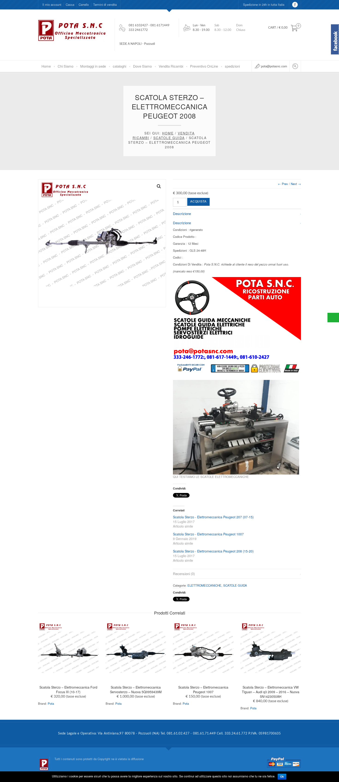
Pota (51, 703)
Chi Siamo (65, 66)
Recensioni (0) (184, 573)
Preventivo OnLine (204, 66)
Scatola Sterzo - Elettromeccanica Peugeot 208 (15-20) (213, 551)
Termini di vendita (105, 4)
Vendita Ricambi (171, 66)
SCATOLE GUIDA (169, 137)
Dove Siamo (142, 66)
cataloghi (119, 66)
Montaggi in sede (93, 66)
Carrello (84, 4)
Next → (296, 184)
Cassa (70, 4)
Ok (282, 776)
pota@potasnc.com (274, 66)
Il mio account (51, 4)
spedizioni (232, 66)
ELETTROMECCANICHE (204, 585)
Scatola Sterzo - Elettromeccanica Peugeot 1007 (208, 534)
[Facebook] (294, 4)
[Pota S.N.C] (44, 760)
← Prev (283, 184)
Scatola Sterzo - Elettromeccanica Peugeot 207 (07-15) (213, 517)
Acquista (198, 201)
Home (46, 66)
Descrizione (182, 213)
